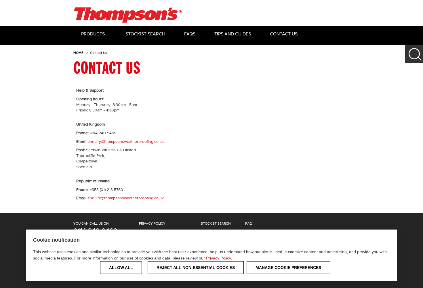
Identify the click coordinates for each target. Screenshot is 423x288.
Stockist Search (145, 34)
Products (93, 34)
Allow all (121, 267)
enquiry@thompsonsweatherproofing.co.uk (125, 142)
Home (78, 53)
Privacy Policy (218, 258)
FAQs (189, 34)
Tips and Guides (232, 34)
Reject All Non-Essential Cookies (196, 267)
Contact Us (284, 34)
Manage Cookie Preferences (288, 267)
